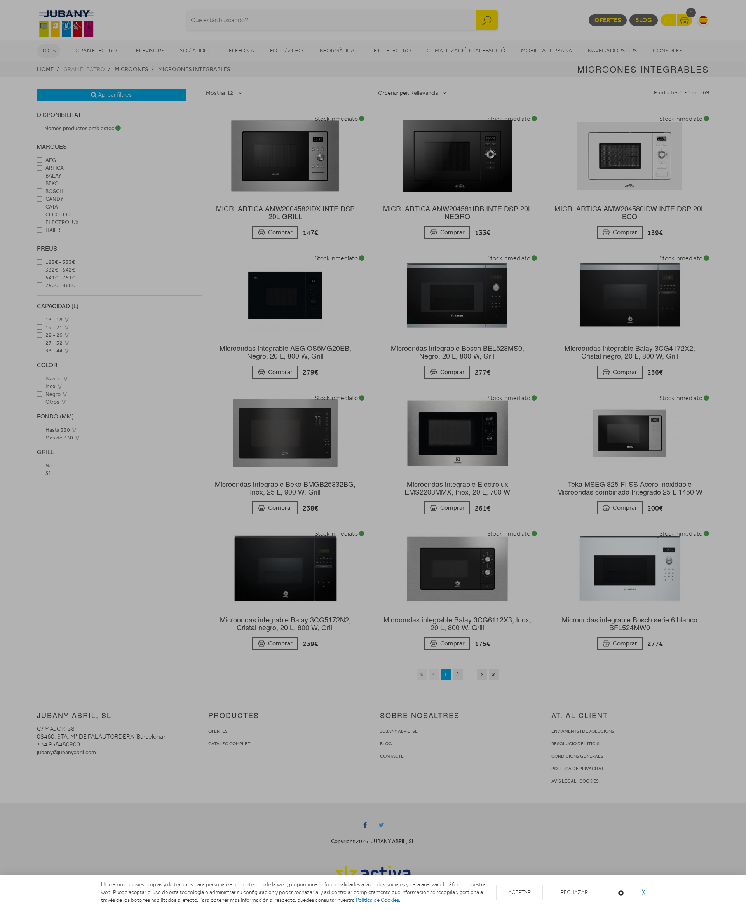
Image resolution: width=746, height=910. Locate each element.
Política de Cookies (377, 900)
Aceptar (519, 892)
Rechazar (574, 892)
